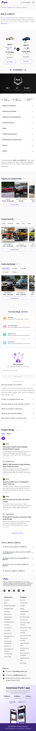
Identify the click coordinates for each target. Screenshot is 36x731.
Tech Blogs (7, 611)
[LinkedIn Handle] (18, 590)
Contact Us (7, 600)
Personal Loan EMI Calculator (25, 624)
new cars (8, 17)
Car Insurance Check (25, 635)
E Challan (22, 605)
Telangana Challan (8, 608)
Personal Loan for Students (24, 649)
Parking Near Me (24, 611)
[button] (18, 450)
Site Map (28, 728)
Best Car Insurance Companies (25, 654)
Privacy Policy (20, 728)
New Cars (22, 600)
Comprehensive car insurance (9, 637)
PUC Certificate (8, 654)
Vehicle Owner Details (25, 627)
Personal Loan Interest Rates (8, 642)
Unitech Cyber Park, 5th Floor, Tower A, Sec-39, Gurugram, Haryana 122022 (18, 679)
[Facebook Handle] (9, 590)
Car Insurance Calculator (23, 631)
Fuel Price (22, 614)
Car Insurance (23, 603)
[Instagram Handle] (4, 590)
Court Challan (7, 656)
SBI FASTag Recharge (9, 605)
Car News (6, 625)
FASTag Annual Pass (9, 622)
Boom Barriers (8, 633)
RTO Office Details (25, 617)
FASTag (22, 608)
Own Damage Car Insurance (8, 650)
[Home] (4, 2)
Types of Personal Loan (24, 644)
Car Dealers (7, 630)
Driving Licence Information (8, 618)
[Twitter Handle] (14, 590)
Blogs (5, 603)
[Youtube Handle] (23, 590)
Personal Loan (24, 620)
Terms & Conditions (10, 728)
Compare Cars (11, 7)
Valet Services (8, 614)
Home (3, 7)
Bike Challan (23, 663)
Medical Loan (7, 646)
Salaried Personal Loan (24, 659)
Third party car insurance (24, 639)
